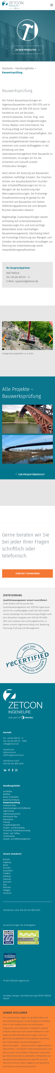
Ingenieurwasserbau (11, 814)
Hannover (7, 879)
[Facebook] (12, 770)
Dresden (6, 868)
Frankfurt (6, 873)
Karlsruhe (7, 882)
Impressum (8, 749)
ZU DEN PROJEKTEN (25, 49)
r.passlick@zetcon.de (26, 281)
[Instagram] (16, 770)
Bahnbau (6, 794)
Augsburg (7, 862)
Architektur (7, 791)
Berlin (5, 865)
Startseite (7, 68)
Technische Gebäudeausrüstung (16, 830)
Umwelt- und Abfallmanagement (16, 839)
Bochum (6, 859)
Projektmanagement (11, 825)
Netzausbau (8, 819)
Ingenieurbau (8, 811)
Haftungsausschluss (13, 755)
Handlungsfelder (24, 68)
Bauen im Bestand (10, 797)
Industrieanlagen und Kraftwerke (16, 808)
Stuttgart (6, 890)
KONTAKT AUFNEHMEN (27, 573)
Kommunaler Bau (10, 816)
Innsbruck (7, 893)
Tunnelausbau (9, 836)
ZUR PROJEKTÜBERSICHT (31, 474)
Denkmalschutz (9, 805)
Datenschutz (9, 752)
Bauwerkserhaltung (11, 800)
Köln (5, 884)
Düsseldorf (8, 871)
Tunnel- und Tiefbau (11, 833)
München (7, 887)
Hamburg (7, 876)
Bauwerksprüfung (11, 802)
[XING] (9, 770)
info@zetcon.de (11, 744)
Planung (6, 822)
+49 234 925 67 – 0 (20, 277)
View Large (51, 407)
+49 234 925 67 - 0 (15, 738)
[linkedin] (5, 770)
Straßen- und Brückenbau (14, 828)
